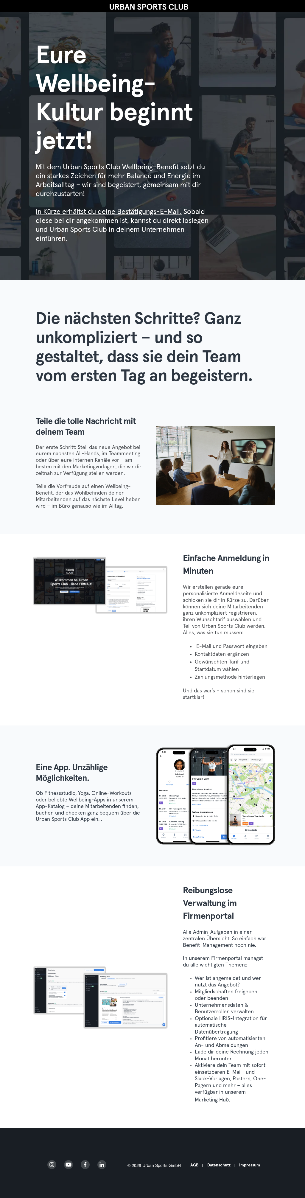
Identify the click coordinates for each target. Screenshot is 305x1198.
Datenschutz (219, 1165)
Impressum (249, 1165)
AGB (194, 1165)
